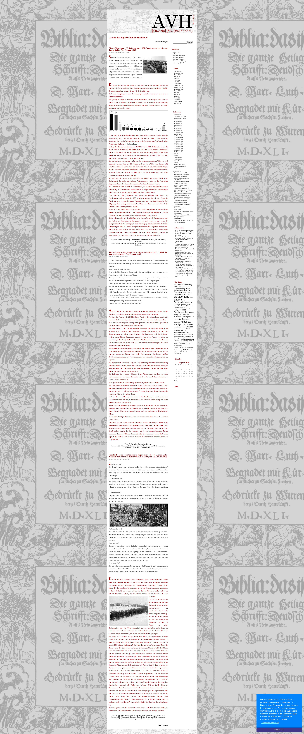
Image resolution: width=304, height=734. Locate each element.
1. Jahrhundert (178, 120)
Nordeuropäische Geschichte (182, 193)
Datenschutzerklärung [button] (270, 723)
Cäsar (175, 294)
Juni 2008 (177, 94)
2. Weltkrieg (133, 444)
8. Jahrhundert (178, 128)
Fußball (191, 306)
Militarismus (176, 329)
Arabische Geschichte (180, 176)
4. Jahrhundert (178, 123)
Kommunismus (177, 322)
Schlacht (181, 344)
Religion (176, 340)
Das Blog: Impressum (179, 59)
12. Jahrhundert (178, 136)
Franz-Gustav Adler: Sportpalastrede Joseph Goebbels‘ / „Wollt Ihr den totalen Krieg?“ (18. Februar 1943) (138, 253)
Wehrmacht (161, 715)
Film (184, 300)
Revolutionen (177, 218)
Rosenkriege (177, 342)
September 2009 (178, 73)
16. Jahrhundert (178, 143)
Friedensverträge (184, 306)
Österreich (177, 353)
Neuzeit (176, 162)
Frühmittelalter (178, 157)
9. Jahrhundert (178, 130)
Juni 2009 (177, 76)
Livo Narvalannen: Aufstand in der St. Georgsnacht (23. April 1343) (183, 275)
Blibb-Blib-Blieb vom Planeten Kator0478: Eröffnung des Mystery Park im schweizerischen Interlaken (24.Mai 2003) (183, 259)
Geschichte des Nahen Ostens (183, 190)
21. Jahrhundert (178, 152)
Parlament (138, 241)
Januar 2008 (177, 103)
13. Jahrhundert (178, 137)
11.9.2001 (178, 235)
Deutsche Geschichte (137, 243)
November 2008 (178, 87)
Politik (186, 336)
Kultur (183, 321)
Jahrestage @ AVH (178, 63)
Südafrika (176, 350)
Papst (182, 336)
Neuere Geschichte (179, 164)
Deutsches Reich (184, 294)
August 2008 (177, 91)
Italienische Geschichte (180, 192)
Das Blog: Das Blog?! (179, 55)
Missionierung (182, 329)
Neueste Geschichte (132, 448)
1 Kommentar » (146, 448)
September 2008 (178, 89)
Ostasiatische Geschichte (181, 195)
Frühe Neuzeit (178, 161)
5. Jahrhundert (178, 125)
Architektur (186, 288)
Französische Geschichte (181, 188)
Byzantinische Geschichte (181, 181)
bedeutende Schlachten (133, 715)
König (177, 324)
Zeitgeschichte (150, 243)
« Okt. (176, 380)
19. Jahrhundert (178, 148)
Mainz (185, 327)
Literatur (189, 325)
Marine (190, 327)
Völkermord (177, 351)
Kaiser (177, 316)
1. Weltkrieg (178, 285)
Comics (189, 292)
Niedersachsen (131, 144)
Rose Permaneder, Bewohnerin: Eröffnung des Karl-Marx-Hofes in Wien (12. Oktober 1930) (184, 232)
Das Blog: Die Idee (178, 57)
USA (185, 349)
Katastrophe (186, 317)
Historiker (192, 312)
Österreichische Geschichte (182, 197)
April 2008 (177, 98)
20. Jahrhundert (123, 243)
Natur (191, 334)
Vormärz (190, 350)
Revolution (184, 340)
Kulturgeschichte (179, 216)
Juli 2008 (176, 92)
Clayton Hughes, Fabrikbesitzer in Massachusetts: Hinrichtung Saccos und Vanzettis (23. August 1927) (184, 239)
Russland (183, 342)
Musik (187, 329)
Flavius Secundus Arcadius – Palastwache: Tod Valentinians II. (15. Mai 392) (184, 266)
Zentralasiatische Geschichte (182, 204)
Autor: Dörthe (176, 52)
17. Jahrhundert (178, 144)
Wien (181, 351)
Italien (184, 314)
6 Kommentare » (156, 719)
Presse (190, 336)
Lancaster (183, 324)
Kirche (178, 319)
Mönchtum (178, 331)
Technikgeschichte (179, 222)
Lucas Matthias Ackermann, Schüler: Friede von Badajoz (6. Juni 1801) (184, 253)
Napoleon (185, 330)
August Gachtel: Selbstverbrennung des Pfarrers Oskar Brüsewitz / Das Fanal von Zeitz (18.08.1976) (184, 245)
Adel (175, 287)
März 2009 (177, 82)
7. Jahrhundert (178, 127)
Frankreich (178, 302)
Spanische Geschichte (180, 202)
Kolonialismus (178, 213)
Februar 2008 (178, 101)
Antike (176, 155)
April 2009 (177, 80)
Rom (191, 340)
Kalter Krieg (177, 209)
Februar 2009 (178, 83)
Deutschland (135, 240)
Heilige (176, 310)
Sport (180, 345)
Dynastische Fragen (180, 208)
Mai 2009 (176, 78)
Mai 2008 (176, 96)
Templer (181, 350)
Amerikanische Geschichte (182, 174)
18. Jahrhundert (178, 146)
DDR (178, 294)
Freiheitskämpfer (185, 304)
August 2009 (177, 75)
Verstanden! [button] (279, 730)
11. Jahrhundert (178, 134)
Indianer (176, 314)
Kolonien (185, 319)
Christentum (180, 292)
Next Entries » (163, 725)
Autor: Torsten (177, 54)
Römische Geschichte (180, 200)
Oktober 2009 (178, 71)
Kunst (190, 322)
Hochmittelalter (178, 159)
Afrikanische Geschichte (181, 173)
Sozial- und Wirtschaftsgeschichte (184, 220)
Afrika (179, 287)
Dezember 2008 (178, 85)
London (175, 327)
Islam (180, 314)
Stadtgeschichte (180, 347)
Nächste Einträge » (161, 42)
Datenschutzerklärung (179, 61)
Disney (191, 297)
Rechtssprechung (179, 338)
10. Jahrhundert (178, 132)
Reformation (187, 338)
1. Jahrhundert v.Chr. (180, 118)
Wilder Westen (186, 351)
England (178, 299)
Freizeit (176, 306)
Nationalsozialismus (147, 240)
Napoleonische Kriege (182, 333)
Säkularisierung (190, 347)
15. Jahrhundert (178, 141)
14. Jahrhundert (178, 139)
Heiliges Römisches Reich (182, 311)
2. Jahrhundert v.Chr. (180, 116)
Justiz (187, 314)
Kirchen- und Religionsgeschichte (183, 211)
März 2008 (177, 99)
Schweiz (188, 344)
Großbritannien (179, 308)
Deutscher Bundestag (122, 240)
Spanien (176, 345)
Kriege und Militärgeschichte (155, 446)
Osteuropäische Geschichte (139, 719)
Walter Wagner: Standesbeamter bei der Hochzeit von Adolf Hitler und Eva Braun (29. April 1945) (184, 270)
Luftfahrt (179, 327)
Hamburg (188, 308)
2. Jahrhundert (178, 121)
